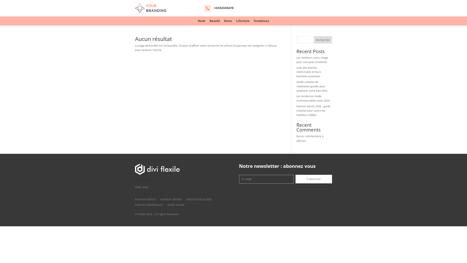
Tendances (261, 21)
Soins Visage (175, 205)
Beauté (215, 21)
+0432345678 (224, 8)
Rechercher (323, 40)
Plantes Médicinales (149, 205)
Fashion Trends (171, 199)
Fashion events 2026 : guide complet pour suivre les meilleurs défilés (313, 110)
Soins (228, 21)
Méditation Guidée (199, 199)
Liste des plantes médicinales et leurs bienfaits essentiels (308, 72)
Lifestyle (243, 21)
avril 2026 (141, 187)
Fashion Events (145, 199)
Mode (202, 21)
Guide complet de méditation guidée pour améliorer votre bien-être (311, 86)
